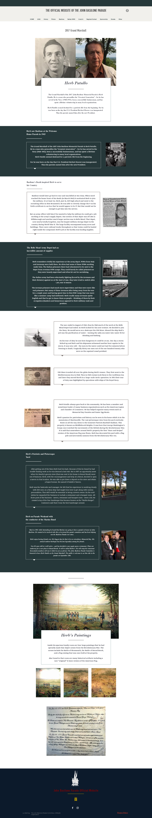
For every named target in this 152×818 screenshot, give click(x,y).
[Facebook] (127, 10)
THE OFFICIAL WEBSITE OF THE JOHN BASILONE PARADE (76, 11)
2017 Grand (71, 30)
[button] (39, 19)
